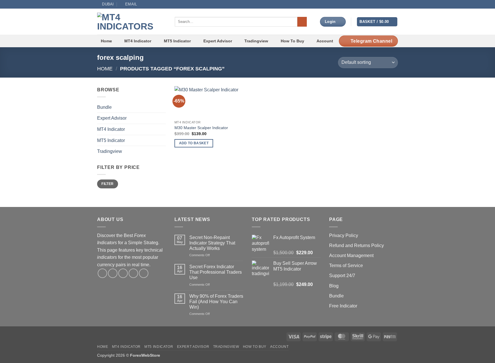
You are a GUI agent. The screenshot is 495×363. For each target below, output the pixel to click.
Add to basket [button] (194, 143)
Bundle (104, 107)
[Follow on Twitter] (378, 4)
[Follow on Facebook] (367, 4)
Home (106, 41)
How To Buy (292, 41)
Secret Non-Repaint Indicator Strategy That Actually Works (212, 243)
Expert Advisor (217, 41)
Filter (107, 184)
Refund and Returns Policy (356, 245)
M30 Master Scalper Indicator (201, 127)
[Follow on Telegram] (395, 4)
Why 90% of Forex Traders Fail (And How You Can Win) (216, 301)
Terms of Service (346, 265)
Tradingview (256, 41)
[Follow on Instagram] (373, 4)
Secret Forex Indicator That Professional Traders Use (215, 272)
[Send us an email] (384, 4)
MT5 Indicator (177, 41)
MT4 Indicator (137, 41)
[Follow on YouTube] (389, 4)
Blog (334, 285)
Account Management (351, 255)
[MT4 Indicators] (131, 22)
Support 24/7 (342, 275)
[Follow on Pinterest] (143, 273)
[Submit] (302, 22)
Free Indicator (343, 305)
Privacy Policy (343, 235)
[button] (377, 22)
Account (325, 41)
